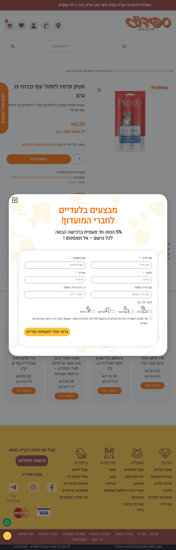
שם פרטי (146, 258)
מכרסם (101, 312)
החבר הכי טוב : (144, 302)
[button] (14, 200)
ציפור (83, 312)
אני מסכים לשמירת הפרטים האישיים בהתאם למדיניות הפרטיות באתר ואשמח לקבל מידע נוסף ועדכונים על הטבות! (90, 321)
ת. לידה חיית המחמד (74, 287)
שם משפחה (78, 258)
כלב (139, 312)
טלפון (148, 273)
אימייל (81, 273)
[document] (88, 275)
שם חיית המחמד (143, 287)
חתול (121, 312)
